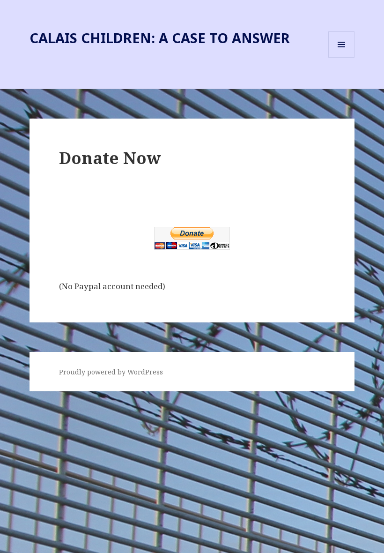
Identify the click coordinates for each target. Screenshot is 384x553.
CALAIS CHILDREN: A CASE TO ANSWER (160, 38)
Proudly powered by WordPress (111, 371)
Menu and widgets (341, 57)
